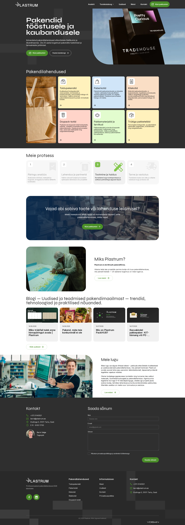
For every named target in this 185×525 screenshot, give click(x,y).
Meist (133, 4)
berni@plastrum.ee (38, 419)
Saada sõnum (150, 460)
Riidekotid (72, 496)
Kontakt (144, 4)
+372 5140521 (36, 415)
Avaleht (91, 4)
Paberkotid (73, 488)
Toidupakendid (75, 484)
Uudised (122, 4)
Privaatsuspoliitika (106, 496)
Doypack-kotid (75, 500)
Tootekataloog (106, 4)
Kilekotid (72, 492)
